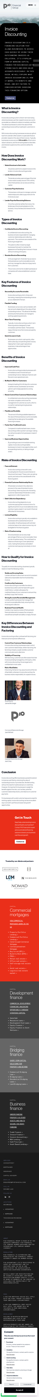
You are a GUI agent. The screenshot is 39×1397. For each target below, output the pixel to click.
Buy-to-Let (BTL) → (17, 951)
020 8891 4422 (8, 1189)
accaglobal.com (20, 1275)
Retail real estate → (18, 959)
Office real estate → (18, 961)
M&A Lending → (15, 1139)
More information (10, 1354)
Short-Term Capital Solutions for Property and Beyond (19, 1064)
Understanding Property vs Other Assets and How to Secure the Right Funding (17, 1121)
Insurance (8, 1171)
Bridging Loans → (16, 1077)
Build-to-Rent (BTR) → (19, 954)
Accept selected (27, 1384)
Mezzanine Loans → (17, 1020)
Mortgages (8, 1167)
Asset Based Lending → (19, 1144)
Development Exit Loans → (20, 1023)
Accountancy (9, 1163)
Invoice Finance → (17, 1134)
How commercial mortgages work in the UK (19, 924)
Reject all (11, 1384)
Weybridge (8, 1204)
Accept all (19, 1390)
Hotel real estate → (18, 968)
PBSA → (12, 956)
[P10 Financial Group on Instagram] (9, 1197)
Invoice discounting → (19, 1137)
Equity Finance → (17, 1025)
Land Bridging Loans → (19, 1084)
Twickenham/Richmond (13, 1218)
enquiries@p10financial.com (15, 1182)
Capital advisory (10, 1175)
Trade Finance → (16, 1132)
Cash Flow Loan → (16, 1142)
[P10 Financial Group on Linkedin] (5, 1197)
